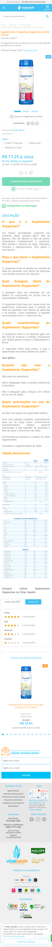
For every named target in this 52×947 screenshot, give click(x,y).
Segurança (13, 806)
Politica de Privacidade (14, 936)
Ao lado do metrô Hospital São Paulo (38, 805)
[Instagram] (33, 123)
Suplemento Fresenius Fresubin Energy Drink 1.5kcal (26, 706)
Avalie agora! (19, 130)
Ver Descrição (30, 50)
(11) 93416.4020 (39, 2)
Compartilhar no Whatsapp (21, 206)
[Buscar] (47, 16)
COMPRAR (39, 732)
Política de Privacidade (13, 797)
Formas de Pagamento (13, 803)
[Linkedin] (37, 123)
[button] (17, 111)
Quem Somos (13, 791)
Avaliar (33, 602)
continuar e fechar (26, 941)
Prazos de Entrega (13, 800)
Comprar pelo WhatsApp (26, 181)
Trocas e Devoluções (13, 794)
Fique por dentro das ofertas (25, 752)
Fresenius (7, 134)
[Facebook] (28, 123)
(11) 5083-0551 (27, 2)
